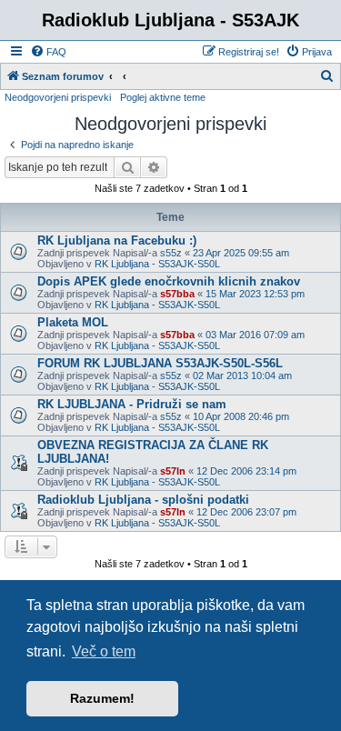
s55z (171, 252)
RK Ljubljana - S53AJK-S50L (157, 263)
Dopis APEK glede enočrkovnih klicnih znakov (168, 281)
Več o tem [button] (103, 651)
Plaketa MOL (72, 322)
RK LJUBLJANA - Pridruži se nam (131, 404)
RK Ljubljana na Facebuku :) (116, 240)
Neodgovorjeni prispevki (58, 97)
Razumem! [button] (102, 698)
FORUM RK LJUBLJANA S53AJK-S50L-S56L (160, 363)
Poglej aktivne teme (163, 97)
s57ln (173, 471)
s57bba (177, 293)
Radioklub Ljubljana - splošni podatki (143, 499)
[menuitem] (48, 52)
